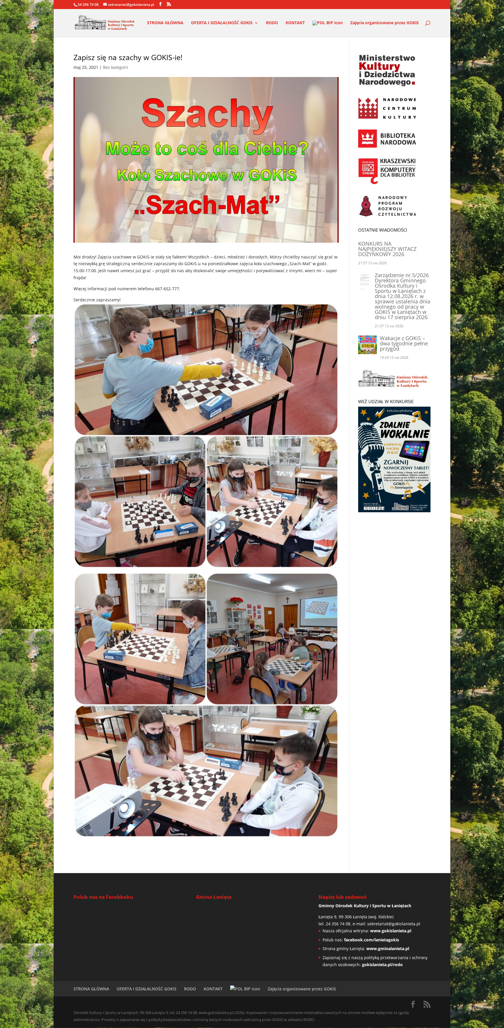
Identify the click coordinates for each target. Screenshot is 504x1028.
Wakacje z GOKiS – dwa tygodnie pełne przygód (404, 343)
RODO (272, 23)
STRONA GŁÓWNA (165, 23)
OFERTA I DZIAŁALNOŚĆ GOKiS (222, 23)
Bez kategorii (115, 67)
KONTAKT (295, 23)
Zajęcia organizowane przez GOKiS (384, 23)
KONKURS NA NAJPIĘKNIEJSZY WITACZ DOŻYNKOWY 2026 (387, 249)
